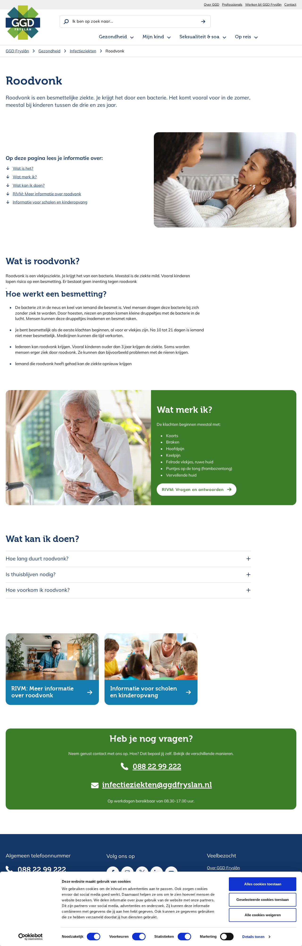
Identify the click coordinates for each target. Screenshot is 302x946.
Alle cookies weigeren (263, 915)
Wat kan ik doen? (29, 185)
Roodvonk (114, 50)
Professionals (232, 4)
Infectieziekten (83, 50)
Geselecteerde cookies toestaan (262, 900)
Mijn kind (153, 37)
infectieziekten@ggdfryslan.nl (157, 785)
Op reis (243, 37)
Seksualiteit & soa (199, 37)
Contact (290, 4)
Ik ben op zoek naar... (92, 21)
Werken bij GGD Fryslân (263, 4)
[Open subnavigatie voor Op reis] (256, 36)
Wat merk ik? (25, 176)
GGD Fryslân (17, 50)
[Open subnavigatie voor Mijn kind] (169, 36)
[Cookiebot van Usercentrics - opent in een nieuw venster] (30, 936)
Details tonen (253, 937)
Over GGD (211, 4)
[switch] (134, 936)
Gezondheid (113, 37)
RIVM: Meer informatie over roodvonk (47, 193)
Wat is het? (23, 168)
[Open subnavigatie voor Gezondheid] (132, 36)
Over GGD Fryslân (223, 867)
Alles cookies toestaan (262, 884)
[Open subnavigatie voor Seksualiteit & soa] (224, 36)
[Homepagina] (23, 22)
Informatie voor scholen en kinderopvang (50, 202)
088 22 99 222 (157, 767)
